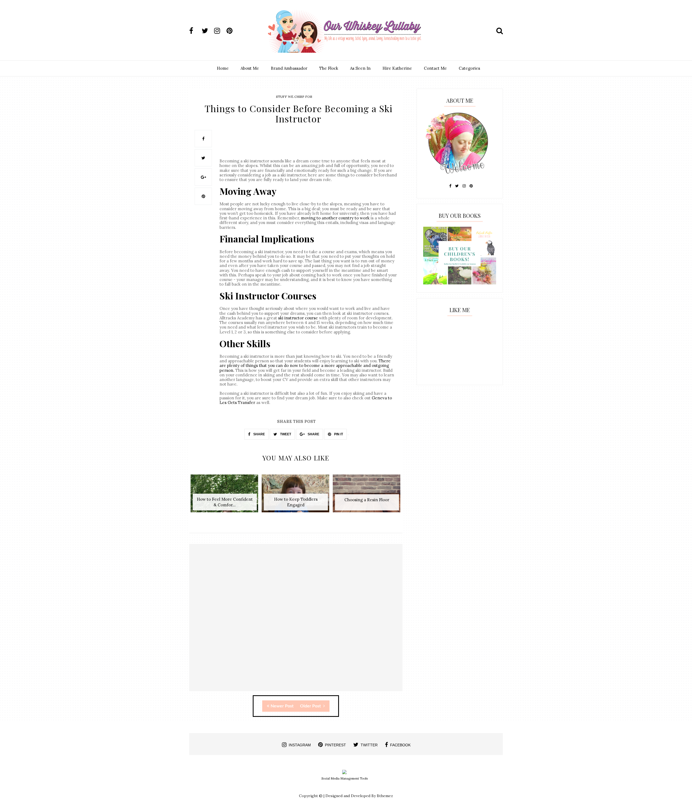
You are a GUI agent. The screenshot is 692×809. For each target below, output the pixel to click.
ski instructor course (298, 317)
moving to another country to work (335, 217)
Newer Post (282, 706)
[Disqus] (296, 622)
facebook (400, 745)
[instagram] (219, 31)
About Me (250, 68)
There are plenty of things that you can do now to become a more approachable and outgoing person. (305, 365)
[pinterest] (232, 31)
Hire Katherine (397, 68)
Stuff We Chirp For (294, 97)
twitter (369, 745)
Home (223, 68)
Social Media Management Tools (344, 778)
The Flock (328, 68)
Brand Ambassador (289, 68)
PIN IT (338, 434)
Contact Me (435, 68)
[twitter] (207, 31)
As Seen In (360, 68)
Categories (469, 68)
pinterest (335, 745)
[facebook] (195, 31)
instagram (300, 745)
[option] (224, 496)
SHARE (258, 434)
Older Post (311, 706)
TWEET (285, 434)
